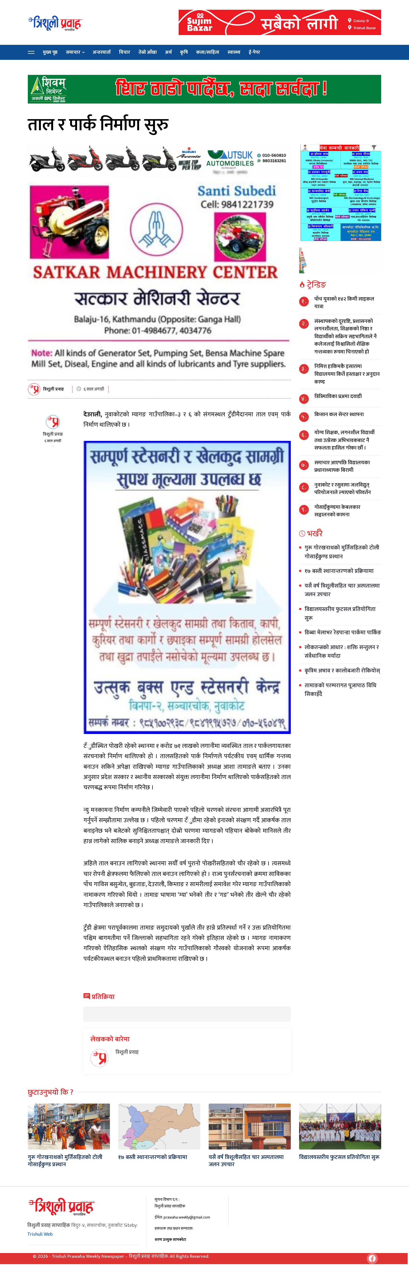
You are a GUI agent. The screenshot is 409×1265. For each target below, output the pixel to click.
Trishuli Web (40, 1234)
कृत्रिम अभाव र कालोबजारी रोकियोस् (342, 671)
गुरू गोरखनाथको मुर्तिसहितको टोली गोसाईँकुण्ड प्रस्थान (342, 552)
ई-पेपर (254, 52)
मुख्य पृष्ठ (50, 52)
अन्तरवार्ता (102, 52)
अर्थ (168, 52)
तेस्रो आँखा (148, 52)
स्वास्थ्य (234, 52)
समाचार (73, 52)
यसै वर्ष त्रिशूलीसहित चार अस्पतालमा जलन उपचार (342, 590)
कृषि (184, 52)
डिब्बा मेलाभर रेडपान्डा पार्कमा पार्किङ (343, 632)
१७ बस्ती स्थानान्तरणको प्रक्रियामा (339, 571)
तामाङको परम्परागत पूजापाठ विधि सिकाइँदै (340, 690)
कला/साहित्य (207, 52)
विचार (124, 52)
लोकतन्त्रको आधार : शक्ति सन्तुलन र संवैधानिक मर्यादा (342, 652)
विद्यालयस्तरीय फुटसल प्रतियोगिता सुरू (340, 614)
